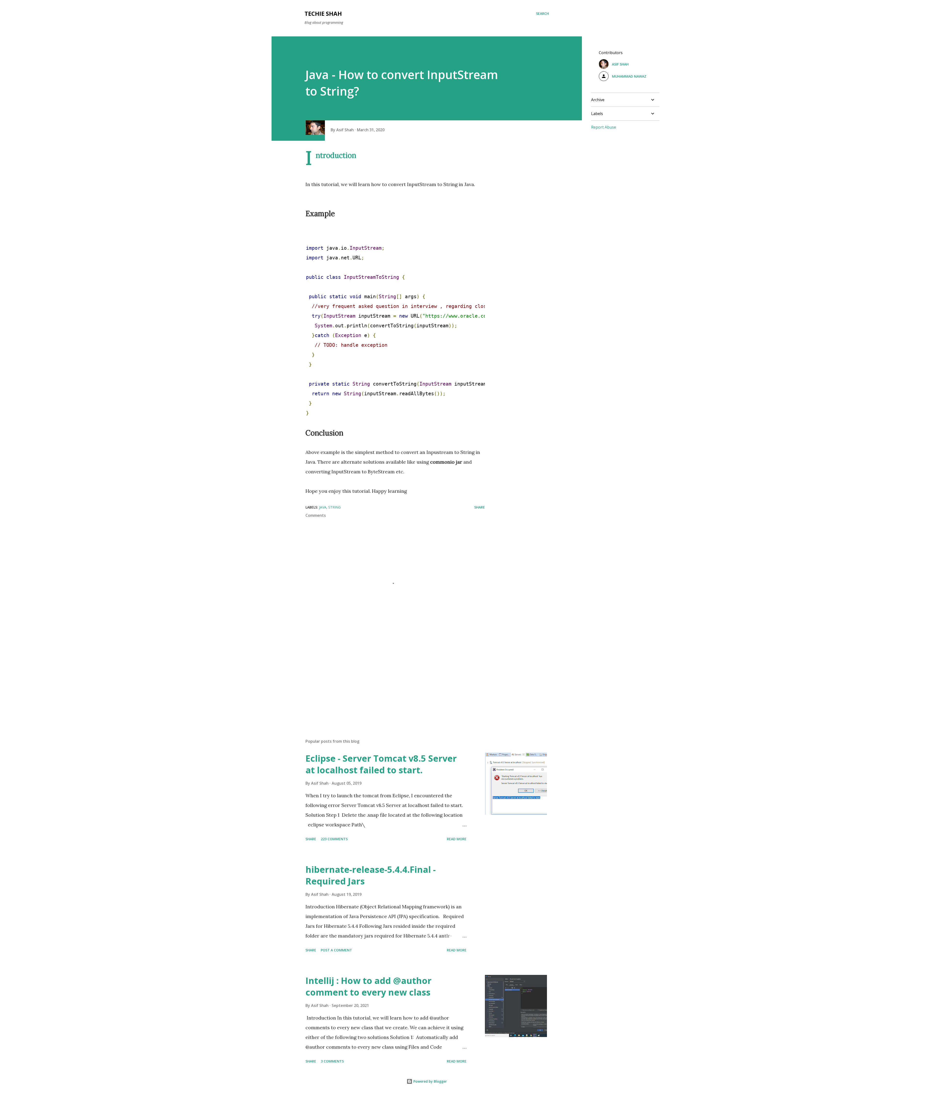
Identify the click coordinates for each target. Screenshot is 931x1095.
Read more (456, 839)
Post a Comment (336, 950)
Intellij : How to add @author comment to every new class (368, 986)
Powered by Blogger (429, 1081)
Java (322, 507)
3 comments (332, 1061)
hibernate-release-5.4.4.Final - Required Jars (370, 875)
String (334, 507)
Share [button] (479, 507)
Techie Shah (323, 13)
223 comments (334, 839)
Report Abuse (603, 127)
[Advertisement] (387, 678)
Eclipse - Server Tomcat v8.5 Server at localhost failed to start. (381, 764)
